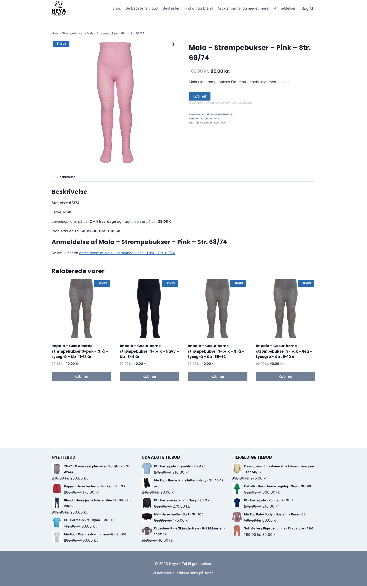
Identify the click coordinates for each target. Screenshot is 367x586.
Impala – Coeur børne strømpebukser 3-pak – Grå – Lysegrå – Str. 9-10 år (284, 351)
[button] (172, 44)
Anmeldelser (284, 8)
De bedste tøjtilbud (141, 8)
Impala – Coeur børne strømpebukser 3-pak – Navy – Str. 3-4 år (149, 351)
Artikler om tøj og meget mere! (243, 8)
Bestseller (171, 8)
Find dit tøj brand (198, 8)
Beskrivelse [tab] (66, 177)
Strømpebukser (72, 33)
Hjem (55, 33)
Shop (116, 8)
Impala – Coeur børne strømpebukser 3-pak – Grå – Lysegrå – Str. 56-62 (216, 351)
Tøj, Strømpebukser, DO (210, 122)
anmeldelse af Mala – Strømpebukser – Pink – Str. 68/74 (127, 253)
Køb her (200, 96)
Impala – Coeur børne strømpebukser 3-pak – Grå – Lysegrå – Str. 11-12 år (80, 351)
